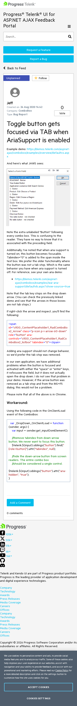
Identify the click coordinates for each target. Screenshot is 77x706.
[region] (38, 678)
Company (6, 587)
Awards (5, 595)
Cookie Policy (61, 670)
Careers (5, 606)
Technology (7, 591)
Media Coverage (10, 602)
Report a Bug (38, 59)
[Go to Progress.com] (13, 528)
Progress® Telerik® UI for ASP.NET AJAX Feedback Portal (29, 20)
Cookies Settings (38, 698)
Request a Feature (39, 50)
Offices (4, 610)
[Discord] (2, 566)
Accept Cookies (38, 687)
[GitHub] (2, 562)
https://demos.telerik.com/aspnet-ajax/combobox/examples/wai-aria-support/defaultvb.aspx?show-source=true (42, 282)
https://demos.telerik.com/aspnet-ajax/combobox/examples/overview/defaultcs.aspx (38, 152)
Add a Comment (20, 502)
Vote (62, 113)
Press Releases (10, 599)
